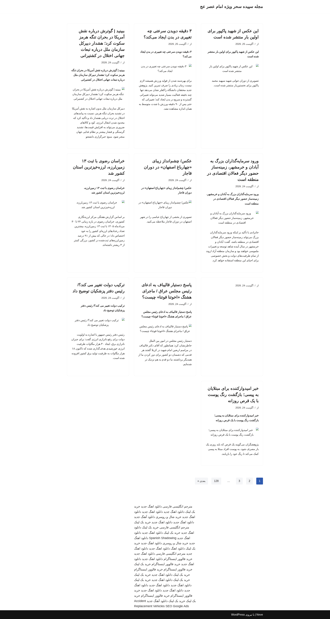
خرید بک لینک (142, 522)
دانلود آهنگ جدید (144, 517)
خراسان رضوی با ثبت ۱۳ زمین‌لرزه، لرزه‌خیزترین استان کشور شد (99, 167)
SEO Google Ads (177, 606)
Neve (259, 614)
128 (216, 481)
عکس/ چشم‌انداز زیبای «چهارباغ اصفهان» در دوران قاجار (168, 167)
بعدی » (201, 481)
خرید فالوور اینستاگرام (178, 559)
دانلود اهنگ (178, 548)
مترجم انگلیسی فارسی (177, 506)
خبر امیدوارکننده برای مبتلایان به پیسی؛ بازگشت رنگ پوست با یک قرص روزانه (233, 394)
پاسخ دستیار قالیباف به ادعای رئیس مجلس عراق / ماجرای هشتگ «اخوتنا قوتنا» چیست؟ (167, 290)
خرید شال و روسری (168, 517)
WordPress (238, 614)
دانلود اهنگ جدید (151, 506)
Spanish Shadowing (162, 538)
